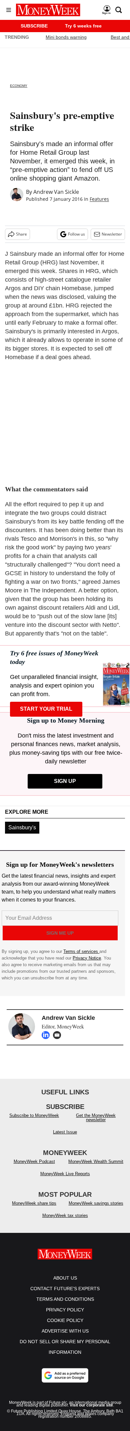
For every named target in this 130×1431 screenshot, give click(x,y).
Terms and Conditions (65, 1305)
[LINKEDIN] (47, 1035)
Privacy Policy (65, 1316)
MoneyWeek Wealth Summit (95, 1168)
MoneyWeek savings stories (96, 1209)
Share (21, 234)
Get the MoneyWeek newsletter (96, 1124)
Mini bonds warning (66, 37)
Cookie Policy (65, 1327)
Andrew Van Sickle (56, 191)
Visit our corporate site (91, 1411)
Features (99, 199)
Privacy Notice (87, 958)
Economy (18, 85)
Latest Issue (65, 1138)
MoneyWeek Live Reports (65, 1180)
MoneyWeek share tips (34, 1209)
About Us (65, 1284)
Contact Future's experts (65, 1295)
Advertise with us (65, 1337)
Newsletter (112, 234)
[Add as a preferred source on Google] (65, 1382)
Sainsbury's (22, 827)
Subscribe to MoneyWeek (34, 1122)
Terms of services (81, 951)
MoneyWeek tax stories (65, 1222)
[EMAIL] (58, 1035)
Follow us (76, 234)
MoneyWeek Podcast (34, 1168)
